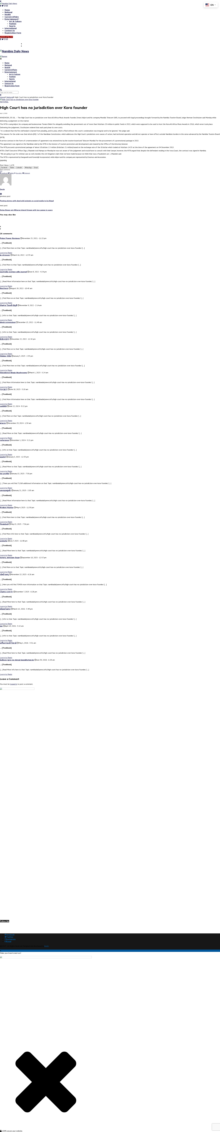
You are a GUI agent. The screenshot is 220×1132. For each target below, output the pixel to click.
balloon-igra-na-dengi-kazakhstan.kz (17, 660)
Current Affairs (12, 17)
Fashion (12, 23)
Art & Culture (15, 21)
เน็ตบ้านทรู (4, 574)
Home (7, 10)
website (3, 541)
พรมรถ (3, 423)
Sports (12, 26)
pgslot (3, 457)
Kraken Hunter (7, 507)
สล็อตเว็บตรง (5, 609)
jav (1, 626)
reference (4, 440)
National (8, 12)
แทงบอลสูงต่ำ (5, 490)
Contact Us (10, 30)
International (10, 28)
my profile (4, 473)
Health (8, 14)
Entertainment (11, 19)
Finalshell (4, 524)
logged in (13, 684)
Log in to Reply (6, 404)
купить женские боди (10, 557)
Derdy (2, 189)
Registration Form (13, 33)
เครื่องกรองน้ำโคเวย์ (8, 643)
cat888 (3, 406)
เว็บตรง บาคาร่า (6, 592)
